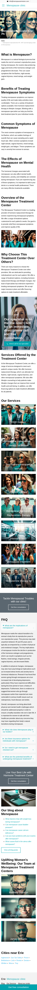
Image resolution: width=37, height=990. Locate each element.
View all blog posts (11, 850)
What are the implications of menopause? (15, 627)
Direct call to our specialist (18, 344)
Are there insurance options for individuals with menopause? (16, 740)
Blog (3, 983)
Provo (26, 958)
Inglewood (5, 958)
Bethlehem (5, 960)
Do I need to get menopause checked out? (15, 749)
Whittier (4, 963)
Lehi (12, 960)
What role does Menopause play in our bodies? (18, 731)
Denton (26, 960)
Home (3, 40)
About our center (24, 983)
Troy (16, 963)
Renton (19, 960)
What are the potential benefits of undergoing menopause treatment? (17, 758)
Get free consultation (18, 607)
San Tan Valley (16, 958)
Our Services (11, 983)
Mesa (11, 963)
